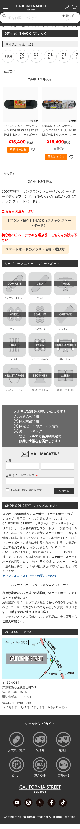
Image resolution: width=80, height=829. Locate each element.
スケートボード (44, 26)
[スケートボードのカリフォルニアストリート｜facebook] (51, 805)
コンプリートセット (14, 298)
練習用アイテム (40, 390)
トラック (65, 298)
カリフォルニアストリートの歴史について (29, 575)
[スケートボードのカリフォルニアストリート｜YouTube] (17, 805)
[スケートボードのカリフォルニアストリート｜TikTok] (63, 805)
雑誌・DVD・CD (65, 390)
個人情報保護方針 (20, 489)
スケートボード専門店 (16, 26)
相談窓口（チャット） (20, 696)
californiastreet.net (35, 816)
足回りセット (65, 359)
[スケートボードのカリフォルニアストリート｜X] (40, 805)
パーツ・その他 (40, 359)
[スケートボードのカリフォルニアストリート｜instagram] (28, 805)
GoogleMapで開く (16, 642)
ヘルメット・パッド (14, 390)
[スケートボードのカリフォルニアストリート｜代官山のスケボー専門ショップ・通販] (31, 9)
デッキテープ (65, 328)
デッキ (61, 26)
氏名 (8, 460)
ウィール (14, 328)
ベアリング (40, 328)
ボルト (14, 359)
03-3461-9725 (16, 692)
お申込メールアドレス (22, 475)
